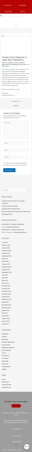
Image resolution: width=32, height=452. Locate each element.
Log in (3, 379)
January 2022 (6, 318)
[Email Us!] (23, 8)
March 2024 (5, 283)
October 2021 (6, 321)
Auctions (16, 62)
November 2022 (6, 307)
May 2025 (5, 258)
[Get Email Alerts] (8, 8)
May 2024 (5, 277)
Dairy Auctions (6, 344)
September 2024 (7, 272)
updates (4, 369)
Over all (4, 353)
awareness (5, 339)
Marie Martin (5, 224)
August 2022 (5, 310)
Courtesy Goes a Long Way (10, 206)
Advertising (5, 334)
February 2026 (6, 245)
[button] (16, 26)
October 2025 (6, 253)
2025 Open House (7, 214)
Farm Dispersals (14, 64)
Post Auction (23, 64)
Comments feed (6, 384)
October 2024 (6, 269)
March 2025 (5, 261)
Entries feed (5, 382)
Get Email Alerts (8, 11)
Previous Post (16, 101)
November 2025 (6, 250)
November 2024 (6, 267)
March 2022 (5, 315)
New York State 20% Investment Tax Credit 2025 (16, 211)
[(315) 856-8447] (23, 2)
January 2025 (6, 264)
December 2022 (6, 305)
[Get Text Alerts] (8, 2)
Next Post (16, 105)
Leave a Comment (7, 62)
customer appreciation (8, 342)
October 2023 (6, 296)
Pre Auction (5, 358)
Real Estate (5, 361)
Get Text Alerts (7, 5)
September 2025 (6, 256)
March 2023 (5, 302)
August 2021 (5, 324)
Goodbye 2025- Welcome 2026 (11, 208)
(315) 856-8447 (22, 5)
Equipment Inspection (8, 347)
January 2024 (6, 288)
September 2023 (7, 299)
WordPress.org (6, 387)
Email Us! (22, 11)
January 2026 (6, 248)
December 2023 (6, 291)
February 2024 (6, 286)
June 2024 (5, 275)
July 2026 (5, 242)
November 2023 (6, 294)
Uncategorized (6, 366)
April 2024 (5, 280)
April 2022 (5, 313)
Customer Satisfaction (17, 224)
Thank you (5, 364)
